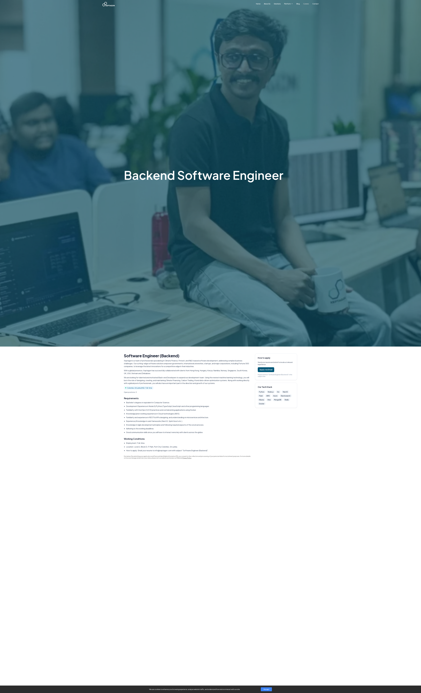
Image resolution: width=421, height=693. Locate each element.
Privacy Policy (186, 458)
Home (258, 4)
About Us (267, 4)
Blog (298, 4)
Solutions (277, 4)
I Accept (266, 689)
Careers (306, 4)
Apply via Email (266, 369)
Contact (315, 4)
